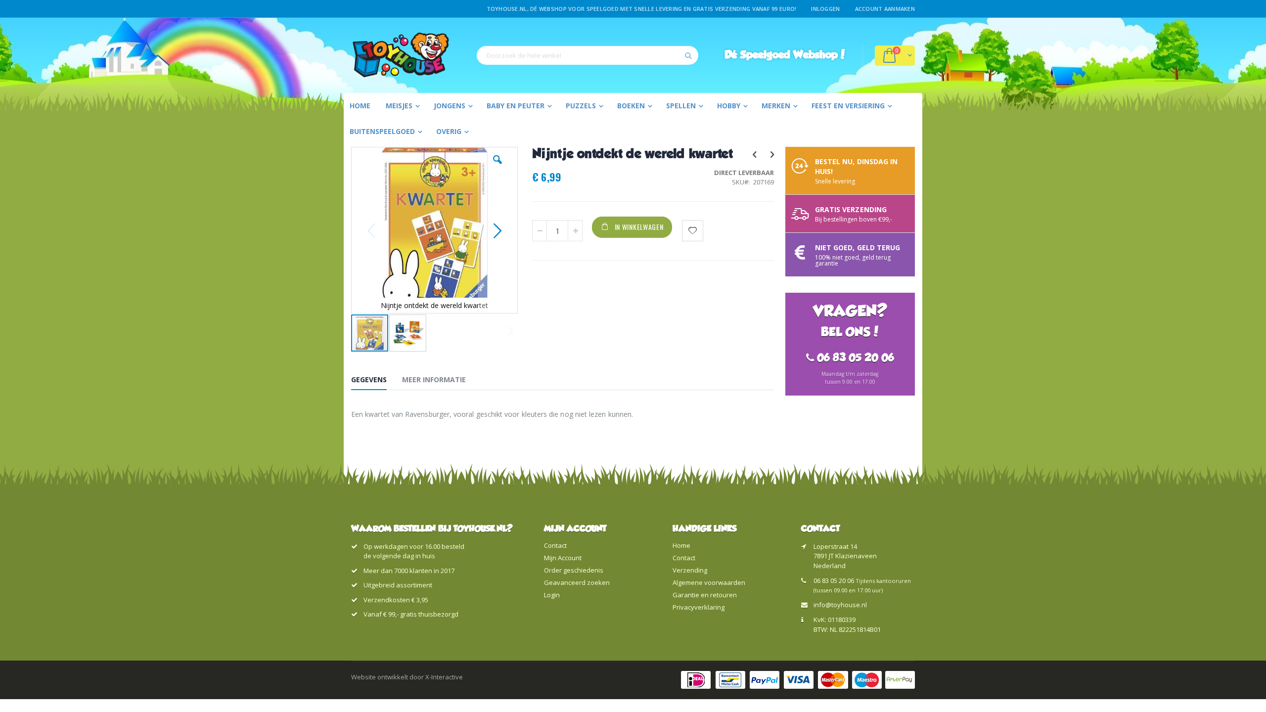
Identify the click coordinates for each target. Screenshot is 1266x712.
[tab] (376, 381)
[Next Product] (772, 154)
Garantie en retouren (705, 594)
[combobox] (587, 55)
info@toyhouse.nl (840, 604)
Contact (555, 545)
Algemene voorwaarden (709, 582)
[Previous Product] (754, 154)
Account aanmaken (885, 8)
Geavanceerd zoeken (577, 582)
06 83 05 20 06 (834, 580)
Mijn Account (563, 557)
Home (681, 545)
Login (552, 594)
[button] (497, 167)
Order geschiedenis (573, 570)
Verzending (690, 570)
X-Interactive (444, 676)
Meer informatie (434, 379)
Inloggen (825, 8)
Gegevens (369, 379)
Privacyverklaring (698, 607)
